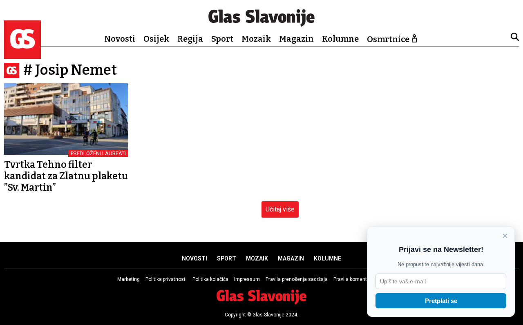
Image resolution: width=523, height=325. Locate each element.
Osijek (156, 39)
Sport (222, 39)
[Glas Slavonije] (22, 54)
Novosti (119, 39)
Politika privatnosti (166, 279)
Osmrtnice (388, 39)
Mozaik (256, 39)
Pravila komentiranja (356, 279)
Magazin (296, 39)
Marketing (128, 279)
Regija (190, 39)
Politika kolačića (210, 279)
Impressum (247, 279)
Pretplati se (441, 300)
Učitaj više (280, 209)
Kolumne (340, 39)
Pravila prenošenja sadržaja (297, 279)
